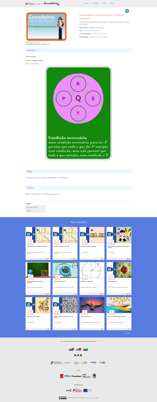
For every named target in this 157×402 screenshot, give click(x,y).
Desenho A (104, 37)
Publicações (94, 341)
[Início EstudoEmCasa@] (34, 4)
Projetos (104, 3)
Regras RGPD (67, 341)
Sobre (61, 341)
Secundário (92, 37)
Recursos (86, 3)
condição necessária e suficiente (51, 194)
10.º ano (94, 34)
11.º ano (99, 34)
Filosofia (98, 37)
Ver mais (127, 333)
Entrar (111, 3)
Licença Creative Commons (93, 397)
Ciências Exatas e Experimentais (91, 30)
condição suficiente (35, 194)
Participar (88, 341)
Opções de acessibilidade (79, 341)
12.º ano (104, 34)
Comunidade (95, 3)
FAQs (72, 341)
